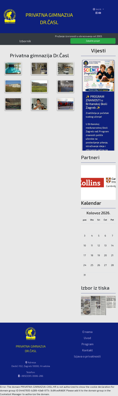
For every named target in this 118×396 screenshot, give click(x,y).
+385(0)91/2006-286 (31, 369)
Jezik (98, 9)
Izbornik (25, 41)
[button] (83, 297)
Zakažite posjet (93, 41)
